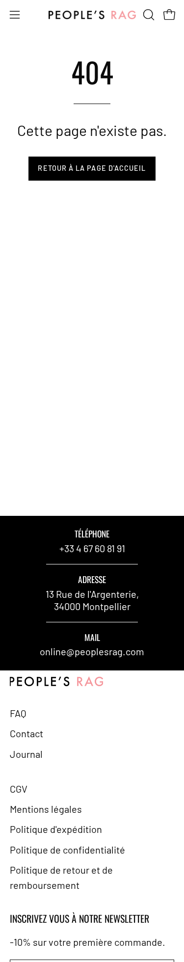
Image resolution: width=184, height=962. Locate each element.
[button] (148, 15)
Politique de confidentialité (67, 849)
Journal (26, 754)
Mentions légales (46, 809)
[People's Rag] (92, 15)
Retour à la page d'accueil (92, 168)
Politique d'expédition (56, 829)
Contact (26, 733)
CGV (18, 789)
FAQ (18, 713)
